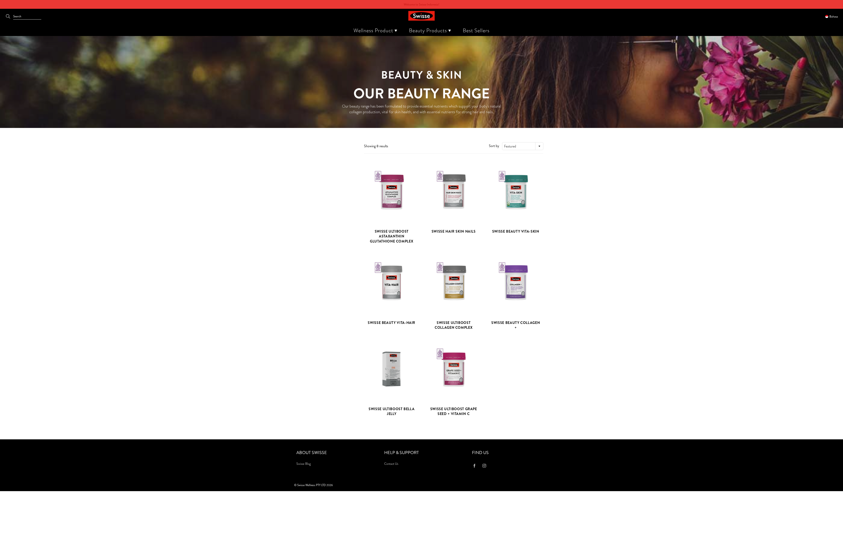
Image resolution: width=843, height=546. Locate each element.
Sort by (494, 146)
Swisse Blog (303, 464)
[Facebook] (474, 465)
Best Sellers (476, 30)
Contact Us (391, 464)
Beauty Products (428, 30)
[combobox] (522, 146)
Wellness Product (373, 30)
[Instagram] (484, 465)
